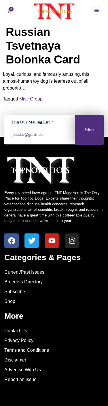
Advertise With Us (22, 369)
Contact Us (15, 330)
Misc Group (31, 98)
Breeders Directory (23, 281)
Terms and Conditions (26, 350)
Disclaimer (15, 359)
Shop (9, 301)
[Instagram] (72, 240)
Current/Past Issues (24, 272)
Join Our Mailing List (32, 122)
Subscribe (14, 291)
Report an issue (20, 379)
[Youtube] (52, 240)
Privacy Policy (18, 340)
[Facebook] (11, 240)
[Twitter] (31, 240)
